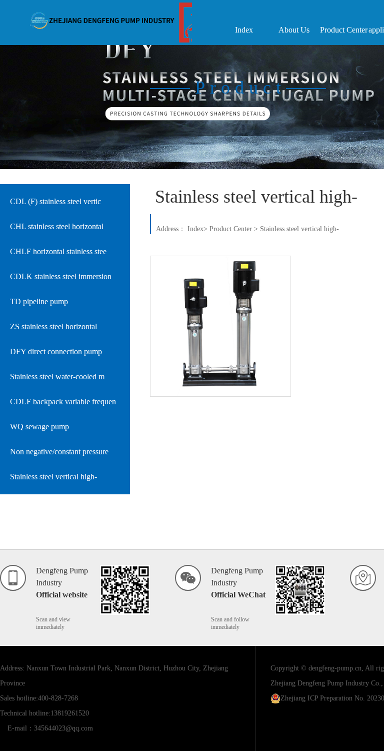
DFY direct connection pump (56, 351)
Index (244, 30)
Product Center (344, 30)
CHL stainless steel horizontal (57, 226)
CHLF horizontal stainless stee (58, 251)
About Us (294, 30)
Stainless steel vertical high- (53, 476)
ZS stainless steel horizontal (53, 326)
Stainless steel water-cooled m (57, 376)
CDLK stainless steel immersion (61, 276)
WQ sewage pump (39, 426)
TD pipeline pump (39, 301)
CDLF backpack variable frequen (63, 401)
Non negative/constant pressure (59, 451)
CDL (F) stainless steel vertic (55, 201)
